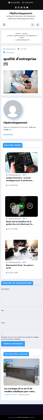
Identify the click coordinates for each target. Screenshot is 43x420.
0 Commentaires (10, 52)
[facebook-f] (16, 7)
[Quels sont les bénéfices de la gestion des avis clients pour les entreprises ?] (21, 206)
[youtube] (27, 7)
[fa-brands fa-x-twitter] (19, 7)
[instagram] (24, 7)
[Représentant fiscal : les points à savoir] (21, 250)
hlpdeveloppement (10, 49)
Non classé (26, 360)
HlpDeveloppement (21, 13)
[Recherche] (32, 25)
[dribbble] (22, 7)
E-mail (3, 323)
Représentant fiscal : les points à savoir (19, 266)
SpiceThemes (31, 411)
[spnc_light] (37, 25)
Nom (2, 310)
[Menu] (4, 24)
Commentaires (5, 289)
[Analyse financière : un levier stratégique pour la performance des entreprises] (21, 163)
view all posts (8, 134)
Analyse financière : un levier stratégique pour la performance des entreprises (20, 179)
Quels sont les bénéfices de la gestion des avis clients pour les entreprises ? (19, 223)
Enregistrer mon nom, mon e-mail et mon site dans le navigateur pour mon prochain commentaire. (20, 338)
